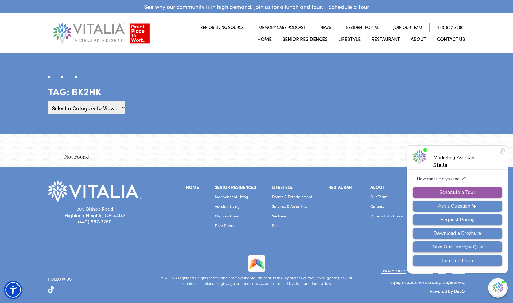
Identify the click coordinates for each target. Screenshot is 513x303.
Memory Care (227, 215)
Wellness (279, 215)
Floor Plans (224, 225)
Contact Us (451, 39)
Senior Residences (305, 39)
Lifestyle (349, 39)
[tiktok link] (51, 289)
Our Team (378, 196)
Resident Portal (362, 27)
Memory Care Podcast (282, 27)
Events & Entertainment (292, 196)
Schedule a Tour (348, 6)
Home (264, 39)
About (418, 39)
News (325, 27)
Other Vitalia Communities (392, 215)
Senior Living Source (222, 27)
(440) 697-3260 (95, 221)
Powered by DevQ (447, 291)
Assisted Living (227, 206)
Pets (275, 225)
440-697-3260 (450, 27)
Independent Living (231, 196)
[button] (13, 290)
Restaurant (385, 39)
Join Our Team (408, 27)
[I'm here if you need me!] (498, 288)
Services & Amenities (289, 206)
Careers (377, 206)
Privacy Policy (393, 271)
